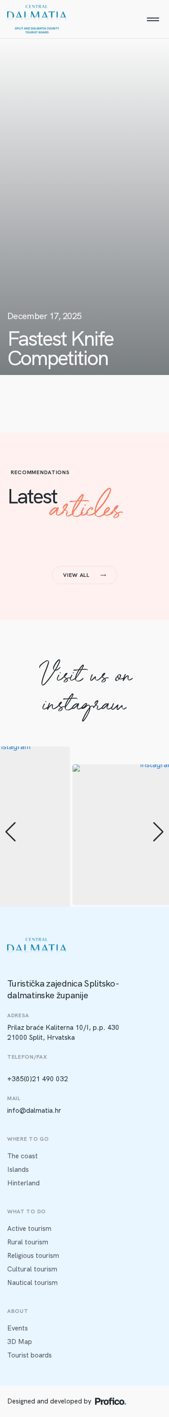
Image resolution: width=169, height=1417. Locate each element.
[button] (11, 832)
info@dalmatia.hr (34, 1110)
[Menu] (153, 19)
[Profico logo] (110, 1401)
